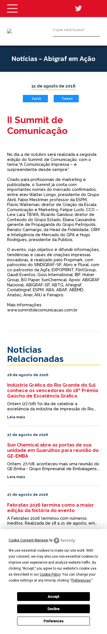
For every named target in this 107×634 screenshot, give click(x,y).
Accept (53, 597)
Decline (54, 609)
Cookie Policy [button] (50, 574)
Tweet (67, 99)
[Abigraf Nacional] (9, 31)
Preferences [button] (81, 580)
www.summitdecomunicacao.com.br (42, 309)
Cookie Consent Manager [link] (29, 540)
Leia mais (16, 417)
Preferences (54, 621)
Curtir (36, 99)
